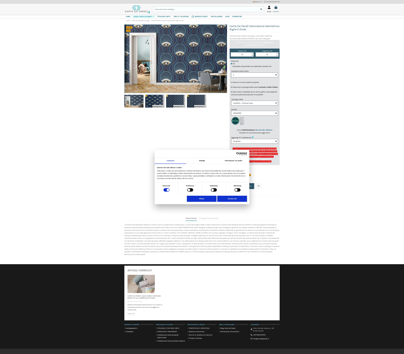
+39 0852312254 (259, 335)
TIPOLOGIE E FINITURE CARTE (168, 328)
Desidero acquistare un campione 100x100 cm (252, 66)
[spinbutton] (242, 54)
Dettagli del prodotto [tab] (208, 218)
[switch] (190, 190)
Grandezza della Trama (240, 71)
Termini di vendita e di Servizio (200, 335)
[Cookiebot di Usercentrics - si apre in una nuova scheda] (238, 153)
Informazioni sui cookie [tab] (233, 160)
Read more (131, 313)
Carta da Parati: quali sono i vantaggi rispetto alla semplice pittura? (144, 297)
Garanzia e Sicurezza (196, 332)
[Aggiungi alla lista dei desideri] (258, 186)
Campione (235, 61)
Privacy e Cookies (195, 338)
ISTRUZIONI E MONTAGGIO (167, 332)
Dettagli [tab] (202, 160)
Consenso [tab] (170, 160)
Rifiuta (201, 199)
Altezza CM (242, 51)
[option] (145, 296)
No (234, 64)
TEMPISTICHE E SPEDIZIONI (199, 328)
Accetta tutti (232, 199)
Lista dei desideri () (273, 2)
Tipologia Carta (237, 99)
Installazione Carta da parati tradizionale (168, 336)
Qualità (234, 109)
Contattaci (130, 332)
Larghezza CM (267, 51)
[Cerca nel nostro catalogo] (261, 9)
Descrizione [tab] (191, 218)
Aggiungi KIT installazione (241, 137)
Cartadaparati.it (132, 328)
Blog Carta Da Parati (228, 328)
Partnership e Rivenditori (229, 332)
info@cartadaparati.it (261, 339)
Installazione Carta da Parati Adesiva (171, 341)
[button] (144, 16)
